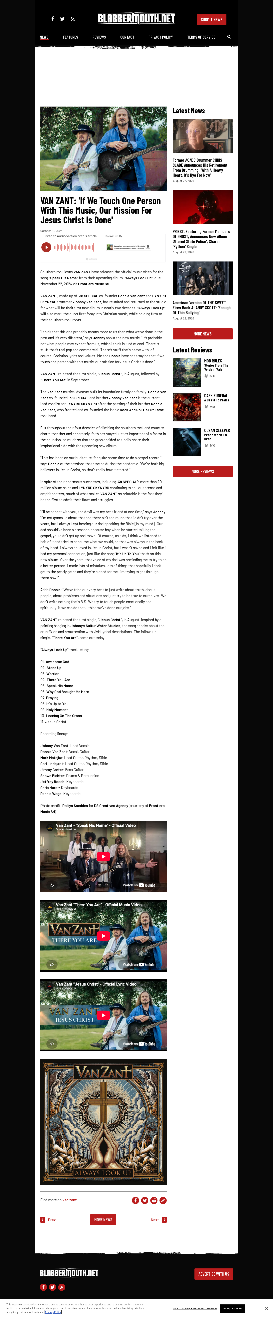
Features (70, 36)
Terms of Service (201, 36)
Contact (127, 36)
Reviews (99, 36)
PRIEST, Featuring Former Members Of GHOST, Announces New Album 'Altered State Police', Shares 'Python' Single (201, 238)
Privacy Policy (160, 36)
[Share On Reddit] (153, 1200)
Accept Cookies (232, 1308)
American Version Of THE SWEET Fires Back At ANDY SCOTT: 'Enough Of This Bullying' (202, 307)
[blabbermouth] (136, 23)
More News (103, 1219)
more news (203, 333)
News (44, 36)
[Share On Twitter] (144, 1200)
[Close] (266, 1308)
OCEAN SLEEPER (217, 430)
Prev (52, 1219)
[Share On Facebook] (135, 1200)
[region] (136, 1309)
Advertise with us (213, 1273)
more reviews (202, 471)
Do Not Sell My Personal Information (195, 1308)
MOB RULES (213, 360)
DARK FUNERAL (216, 395)
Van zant (69, 1199)
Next (155, 1219)
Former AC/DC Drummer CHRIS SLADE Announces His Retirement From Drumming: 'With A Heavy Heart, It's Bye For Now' (200, 167)
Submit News (211, 19)
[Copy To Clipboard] (163, 1200)
